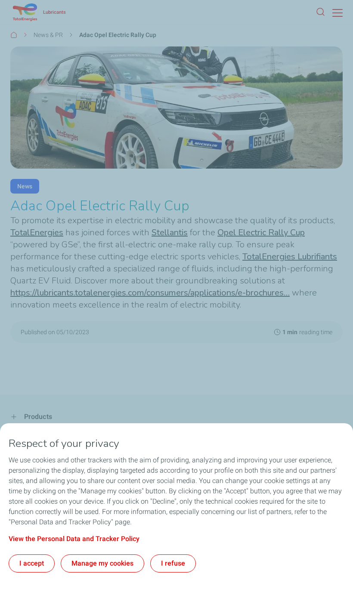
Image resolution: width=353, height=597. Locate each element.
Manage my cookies (102, 563)
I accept (31, 563)
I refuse (173, 563)
